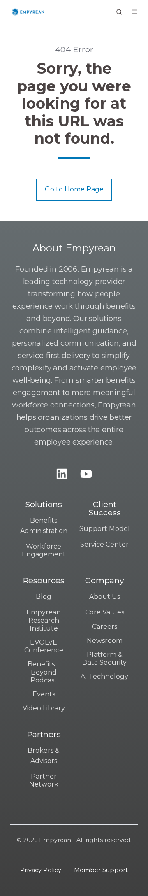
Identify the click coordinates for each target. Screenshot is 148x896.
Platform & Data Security (104, 658)
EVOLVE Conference (43, 646)
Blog (43, 596)
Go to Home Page (74, 189)
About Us (104, 596)
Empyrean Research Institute (43, 620)
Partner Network (43, 780)
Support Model (104, 529)
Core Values (104, 612)
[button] (119, 12)
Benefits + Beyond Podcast (44, 672)
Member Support (101, 870)
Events (43, 694)
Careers (104, 627)
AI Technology (104, 676)
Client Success (104, 508)
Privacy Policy (40, 870)
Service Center (104, 544)
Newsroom (105, 641)
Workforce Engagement (44, 550)
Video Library (44, 708)
